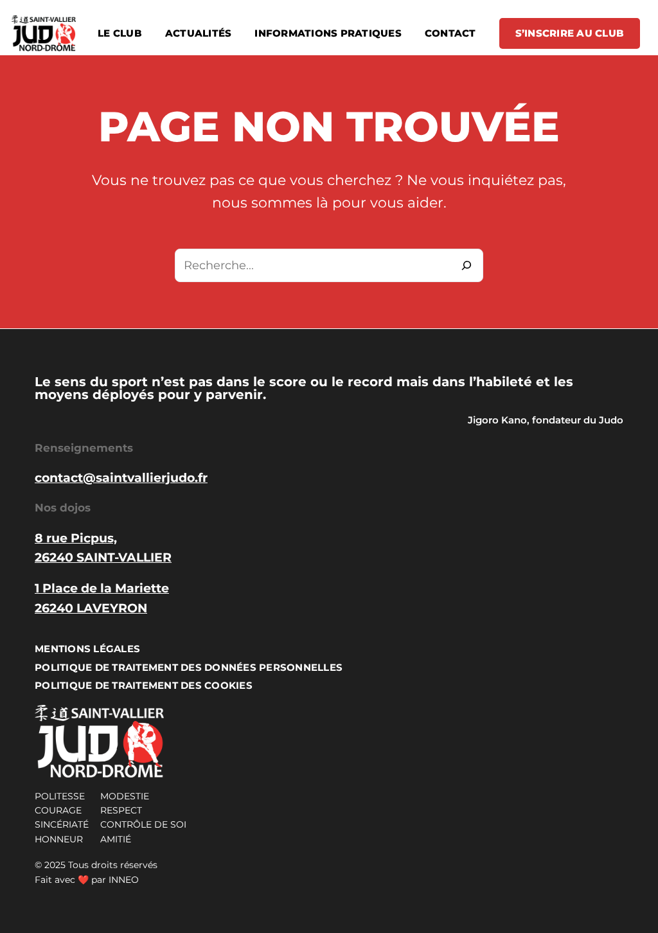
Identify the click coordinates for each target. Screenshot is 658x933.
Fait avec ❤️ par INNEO (87, 879)
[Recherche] (466, 265)
